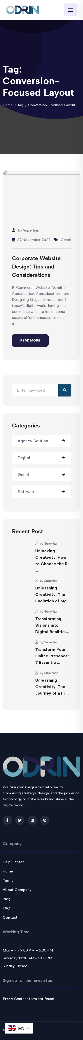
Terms (8, 880)
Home (8, 105)
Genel (66, 240)
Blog (7, 899)
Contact (10, 917)
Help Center (13, 862)
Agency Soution (33, 440)
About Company (17, 890)
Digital (24, 457)
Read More (30, 340)
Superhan (31, 230)
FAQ (6, 908)
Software (27, 491)
